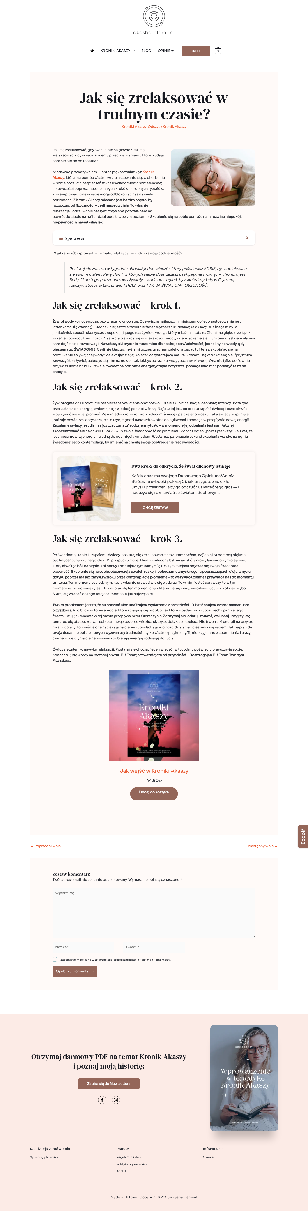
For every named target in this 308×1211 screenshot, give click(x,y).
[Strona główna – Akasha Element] (92, 50)
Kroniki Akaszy (134, 126)
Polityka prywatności (131, 1164)
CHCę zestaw (155, 507)
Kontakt (122, 1171)
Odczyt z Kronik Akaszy (167, 126)
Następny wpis (263, 846)
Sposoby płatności (44, 1157)
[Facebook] (102, 1100)
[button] (132, 50)
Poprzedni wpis (45, 846)
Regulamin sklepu (129, 1157)
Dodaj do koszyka (154, 792)
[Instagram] (116, 1100)
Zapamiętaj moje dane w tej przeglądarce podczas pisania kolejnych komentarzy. (115, 959)
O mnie (208, 1157)
